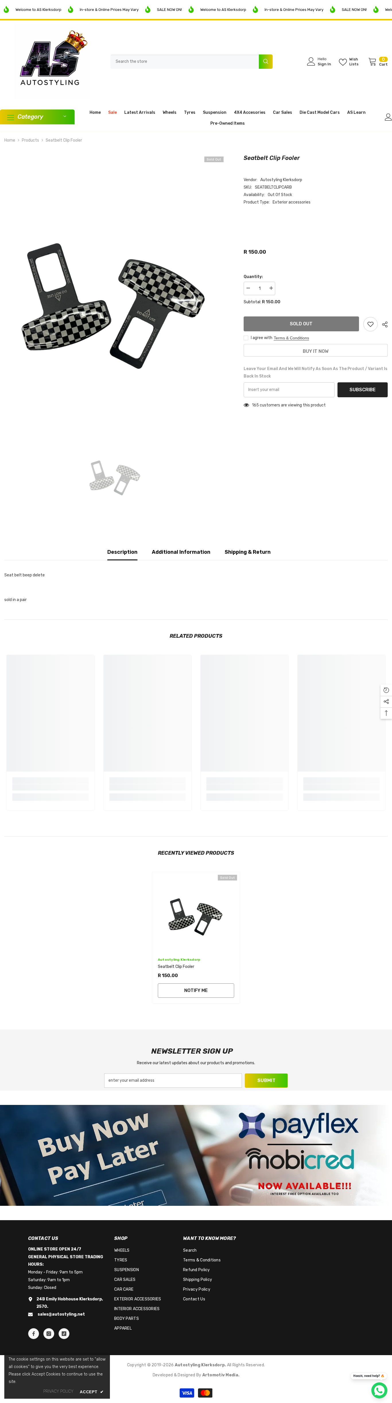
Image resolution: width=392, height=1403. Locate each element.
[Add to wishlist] (370, 324)
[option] (115, 287)
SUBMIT (266, 1080)
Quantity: (253, 276)
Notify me (196, 990)
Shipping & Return (248, 552)
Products (30, 140)
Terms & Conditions (291, 338)
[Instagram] (48, 1333)
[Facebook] (33, 1333)
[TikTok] (64, 1333)
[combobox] (184, 61)
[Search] (191, 61)
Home (9, 140)
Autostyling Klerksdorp (281, 179)
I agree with (261, 337)
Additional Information (181, 552)
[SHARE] (383, 324)
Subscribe (363, 389)
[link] (50, 787)
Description (122, 552)
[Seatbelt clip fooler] (196, 911)
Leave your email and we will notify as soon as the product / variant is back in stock (315, 372)
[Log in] (388, 117)
